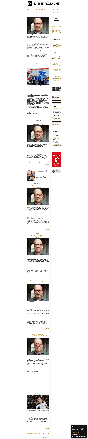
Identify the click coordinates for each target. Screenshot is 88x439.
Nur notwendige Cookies (76, 436)
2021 (55, 124)
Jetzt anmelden (56, 20)
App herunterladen (56, 100)
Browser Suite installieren (56, 102)
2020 (57, 124)
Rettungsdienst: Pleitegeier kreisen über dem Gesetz (38, 186)
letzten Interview (29, 144)
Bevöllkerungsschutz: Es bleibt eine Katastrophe (38, 122)
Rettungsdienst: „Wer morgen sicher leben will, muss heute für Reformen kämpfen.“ (38, 14)
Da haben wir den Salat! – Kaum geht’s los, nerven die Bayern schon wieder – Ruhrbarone (57, 69)
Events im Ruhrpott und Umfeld (31, 433)
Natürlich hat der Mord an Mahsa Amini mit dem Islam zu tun (56, 144)
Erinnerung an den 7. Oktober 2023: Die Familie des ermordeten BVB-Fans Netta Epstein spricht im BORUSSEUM (56, 32)
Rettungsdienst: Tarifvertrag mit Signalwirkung (38, 65)
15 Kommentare (41, 394)
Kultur (39, 9)
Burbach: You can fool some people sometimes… (57, 108)
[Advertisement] (38, 383)
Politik (31, 9)
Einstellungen (83, 436)
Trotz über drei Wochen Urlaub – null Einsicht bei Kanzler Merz (56, 28)
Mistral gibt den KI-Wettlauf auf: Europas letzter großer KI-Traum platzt (56, 81)
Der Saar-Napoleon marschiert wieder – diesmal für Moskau (56, 26)
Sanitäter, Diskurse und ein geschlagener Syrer (38, 392)
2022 (53, 124)
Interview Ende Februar (30, 257)
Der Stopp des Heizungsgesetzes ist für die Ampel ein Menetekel (57, 138)
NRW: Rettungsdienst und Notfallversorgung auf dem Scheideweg (38, 335)
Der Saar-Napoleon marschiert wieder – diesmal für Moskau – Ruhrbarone (56, 52)
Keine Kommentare (42, 67)
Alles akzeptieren (75, 434)
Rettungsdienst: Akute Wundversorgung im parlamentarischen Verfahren (38, 281)
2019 (59, 124)
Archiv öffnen (56, 121)
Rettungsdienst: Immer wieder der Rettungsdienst (38, 236)
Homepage (28, 9)
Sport (42, 9)
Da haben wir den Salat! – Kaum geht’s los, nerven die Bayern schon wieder (56, 30)
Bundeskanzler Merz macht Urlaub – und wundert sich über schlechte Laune (57, 67)
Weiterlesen (47, 229)
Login (44, 9)
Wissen (33, 9)
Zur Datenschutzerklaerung (75, 432)
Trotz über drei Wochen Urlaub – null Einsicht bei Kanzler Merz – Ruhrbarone (56, 65)
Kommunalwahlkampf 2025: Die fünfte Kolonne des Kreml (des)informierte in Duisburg (56, 54)
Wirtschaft (36, 9)
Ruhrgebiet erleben (38, 433)
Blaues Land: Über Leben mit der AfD (56, 33)
